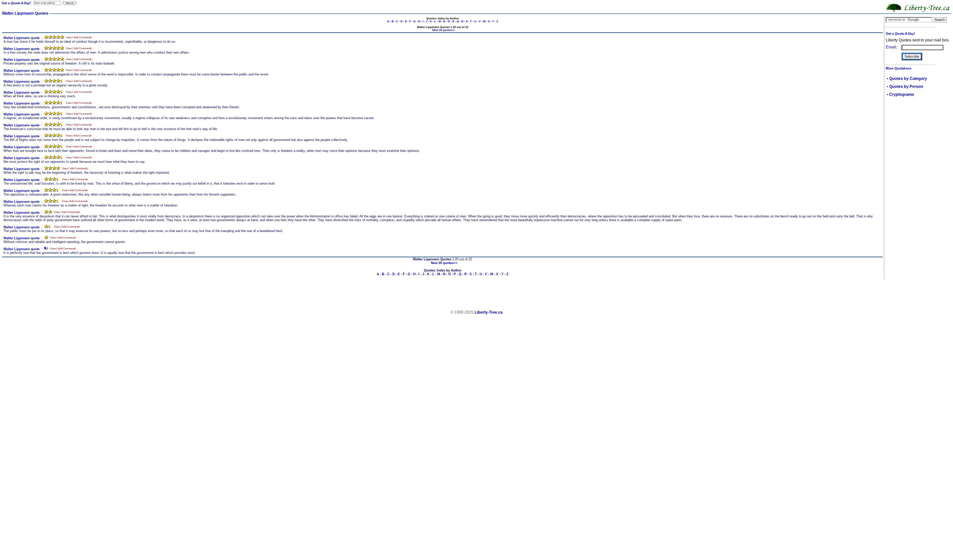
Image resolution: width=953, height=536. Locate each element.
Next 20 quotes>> (443, 30)
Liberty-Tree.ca (489, 312)
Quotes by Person (906, 86)
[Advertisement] (476, 295)
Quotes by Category (908, 78)
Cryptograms (901, 94)
